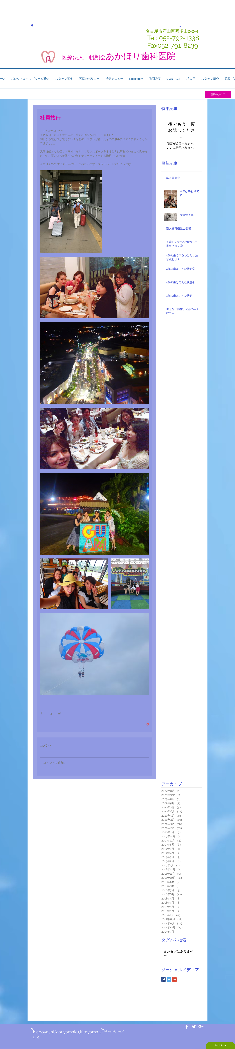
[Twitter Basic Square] (169, 979)
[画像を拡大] (71, 211)
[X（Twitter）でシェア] (51, 713)
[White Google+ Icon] (201, 1026)
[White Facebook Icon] (186, 1026)
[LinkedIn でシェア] (60, 713)
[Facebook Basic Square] (163, 979)
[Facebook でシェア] (42, 713)
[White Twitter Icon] (193, 1026)
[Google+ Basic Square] (174, 979)
